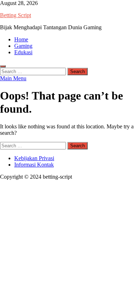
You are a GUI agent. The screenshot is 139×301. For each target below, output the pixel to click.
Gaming (23, 46)
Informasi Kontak (34, 165)
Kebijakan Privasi (34, 158)
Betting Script (15, 15)
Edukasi (23, 52)
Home (21, 39)
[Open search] (3, 66)
